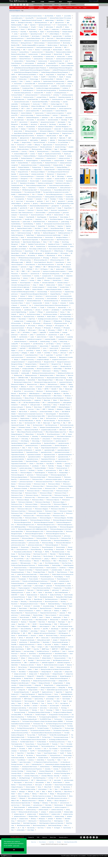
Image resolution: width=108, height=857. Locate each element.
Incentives (36, 276)
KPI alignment (47, 321)
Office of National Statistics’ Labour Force (56, 432)
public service (65, 590)
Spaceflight (31, 660)
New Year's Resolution (49, 420)
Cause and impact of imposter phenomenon (32, 65)
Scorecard (33, 635)
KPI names (29, 328)
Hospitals (13, 246)
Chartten (36, 77)
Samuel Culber (52, 631)
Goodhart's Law (51, 208)
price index (67, 570)
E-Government (21, 144)
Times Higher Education (32, 746)
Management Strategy (16, 364)
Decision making (68, 129)
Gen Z (47, 201)
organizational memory (32, 459)
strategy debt (38, 685)
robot (69, 622)
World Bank (59, 818)
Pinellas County (37, 556)
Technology (64, 708)
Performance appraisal (42, 475)
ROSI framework (64, 624)
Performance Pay (54, 538)
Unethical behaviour (45, 766)
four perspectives (19, 199)
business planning (38, 58)
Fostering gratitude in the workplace (54, 196)
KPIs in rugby (42, 330)
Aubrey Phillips (46, 36)
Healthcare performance (64, 233)
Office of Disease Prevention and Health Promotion (30, 432)
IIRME (23, 271)
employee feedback (59, 160)
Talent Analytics (66, 699)
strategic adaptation (34, 671)
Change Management (25, 77)
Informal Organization (25, 282)
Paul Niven (40, 470)
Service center (45, 637)
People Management (40, 472)
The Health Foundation (43, 728)
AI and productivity (62, 25)
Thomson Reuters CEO (43, 744)
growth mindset (26, 221)
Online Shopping (25, 441)
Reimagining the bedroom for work (29, 604)
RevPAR (34, 617)
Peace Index (14, 472)
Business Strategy (30, 61)
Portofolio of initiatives (43, 565)
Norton (35, 427)
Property (13, 588)
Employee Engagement (32, 160)
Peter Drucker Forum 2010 (40, 554)
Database (23, 129)
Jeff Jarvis (37, 310)
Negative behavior (24, 418)
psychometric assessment (17, 590)
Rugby (13, 626)
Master (70, 377)
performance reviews (34, 543)
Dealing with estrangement (44, 129)
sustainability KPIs (23, 696)
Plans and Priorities (19, 558)
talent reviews (40, 701)
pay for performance (51, 470)
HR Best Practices (58, 251)
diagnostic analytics (51, 135)
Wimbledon (41, 800)
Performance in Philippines (60, 504)
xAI (18, 827)
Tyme (65, 760)
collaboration (70, 81)
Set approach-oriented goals (27, 640)
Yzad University (67, 827)
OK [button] (14, 849)
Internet (28, 303)
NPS (12, 429)
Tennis (41, 710)
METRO (47, 389)
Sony (70, 658)
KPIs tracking (51, 330)
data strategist (62, 124)
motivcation (22, 409)
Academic (58, 16)
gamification (40, 201)
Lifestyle (32, 352)
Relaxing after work (67, 604)
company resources (26, 86)
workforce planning (31, 809)
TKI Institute (22, 748)
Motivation (13, 409)
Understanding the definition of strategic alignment (57, 764)
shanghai (55, 640)
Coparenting (52, 97)
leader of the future (41, 337)
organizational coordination (34, 454)
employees (14, 169)
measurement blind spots (65, 382)
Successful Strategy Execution (21, 692)
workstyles (50, 818)
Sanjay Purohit (62, 631)
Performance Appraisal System (58, 475)
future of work (19, 201)
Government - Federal (42, 210)
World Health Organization (29, 823)
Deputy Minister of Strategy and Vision (23, 133)
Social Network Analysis (61, 653)
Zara (12, 830)
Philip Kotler (53, 554)
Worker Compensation (19, 807)
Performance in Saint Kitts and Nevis (49, 506)
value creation (57, 780)
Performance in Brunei (52, 486)
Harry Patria (38, 228)
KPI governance (47, 323)
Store (42, 1)
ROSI (55, 624)
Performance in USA (28, 515)
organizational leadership (17, 459)
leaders (51, 337)
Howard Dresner (29, 251)
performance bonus (24, 479)
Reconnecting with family (35, 601)
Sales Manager (55, 628)
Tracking (69, 753)
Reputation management (60, 608)
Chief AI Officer (52, 77)
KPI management (59, 325)
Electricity (31, 151)
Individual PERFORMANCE (51, 7)
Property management (24, 588)
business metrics (50, 56)
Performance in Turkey (17, 513)
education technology (60, 147)
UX (50, 780)
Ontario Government (47, 441)
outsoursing (67, 463)
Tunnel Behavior (21, 760)
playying (46, 558)
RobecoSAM (32, 622)
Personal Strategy (48, 549)
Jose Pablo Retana (67, 310)
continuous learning (45, 95)
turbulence (31, 760)
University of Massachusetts (46, 771)
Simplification (65, 644)
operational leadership (16, 445)
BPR (65, 47)
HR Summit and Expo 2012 (40, 260)
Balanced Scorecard (18, 7)
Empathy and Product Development (47, 156)
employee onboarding (36, 163)
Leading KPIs (14, 343)
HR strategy (46, 258)
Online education (35, 438)
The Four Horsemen (24, 726)
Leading (55, 341)
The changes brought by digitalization (48, 717)
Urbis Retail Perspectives (39, 778)
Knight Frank (32, 319)
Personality (69, 549)
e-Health (29, 144)
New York (13, 423)
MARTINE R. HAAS (23, 377)
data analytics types (19, 120)
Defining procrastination (31, 131)
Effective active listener (23, 149)
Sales (53, 626)
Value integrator (18, 782)
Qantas (40, 592)
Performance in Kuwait (57, 497)
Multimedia (51, 409)
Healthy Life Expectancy (17, 235)
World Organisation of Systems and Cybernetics (51, 823)
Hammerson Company (29, 226)
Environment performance (27, 176)
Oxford (43, 466)
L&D (18, 332)
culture (28, 108)
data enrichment (23, 122)
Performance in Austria (39, 484)
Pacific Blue (51, 466)
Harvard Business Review (57, 228)
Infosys (34, 285)
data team (20, 126)
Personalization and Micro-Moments (23, 552)
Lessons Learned (53, 348)
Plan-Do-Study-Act (60, 556)
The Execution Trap (38, 723)
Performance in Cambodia (20, 488)
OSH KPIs (59, 463)
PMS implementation (25, 563)
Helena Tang (14, 237)
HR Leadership (31, 255)
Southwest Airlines (15, 660)
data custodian (30, 120)
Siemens (39, 644)
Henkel (22, 237)
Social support (46, 656)
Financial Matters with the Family (62, 190)
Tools (45, 748)
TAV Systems (35, 703)
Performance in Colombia (17, 490)
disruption (16, 142)
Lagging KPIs (43, 332)
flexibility (13, 194)
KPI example (27, 323)
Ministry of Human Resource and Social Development (50, 398)
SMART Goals (45, 649)
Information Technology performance (20, 285)
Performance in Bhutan (24, 486)
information (36, 282)
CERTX (13, 74)
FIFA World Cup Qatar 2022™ (29, 190)
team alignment (64, 703)
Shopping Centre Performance (27, 644)
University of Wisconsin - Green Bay (50, 775)
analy (40, 29)
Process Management (45, 576)
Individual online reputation (54, 278)
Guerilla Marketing (15, 224)
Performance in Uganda (45, 513)
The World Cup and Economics (57, 742)
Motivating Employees (64, 407)
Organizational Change (32, 452)
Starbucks (69, 665)
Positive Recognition (68, 565)
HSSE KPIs (28, 262)
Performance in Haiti (46, 495)
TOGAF (30, 748)
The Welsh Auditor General (27, 742)
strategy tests (22, 689)
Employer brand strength (64, 169)
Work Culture (54, 803)
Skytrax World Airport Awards (58, 647)
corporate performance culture (21, 101)
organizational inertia (63, 457)
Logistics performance (16, 355)
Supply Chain (59, 692)
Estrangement (24, 178)
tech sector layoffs (54, 705)
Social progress (36, 656)
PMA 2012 (54, 558)
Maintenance (53, 357)
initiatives (60, 285)
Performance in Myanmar (52, 500)
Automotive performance (17, 38)
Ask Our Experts (25, 36)
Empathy (40, 153)
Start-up (13, 667)
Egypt (55, 149)
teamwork (35, 705)
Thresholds (54, 744)
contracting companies (67, 95)
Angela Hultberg (33, 31)
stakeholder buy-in (34, 662)
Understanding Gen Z (37, 764)
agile (51, 22)
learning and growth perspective (29, 346)
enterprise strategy (23, 174)
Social (63, 651)
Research (13, 610)
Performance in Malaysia (23, 500)
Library (45, 350)
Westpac (52, 794)
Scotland (41, 635)
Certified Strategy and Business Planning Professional (54, 72)
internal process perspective (25, 298)
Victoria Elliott (48, 784)
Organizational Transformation (18, 463)
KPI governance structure (60, 323)
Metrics (40, 389)
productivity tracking (64, 581)
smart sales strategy (29, 651)
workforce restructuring (57, 809)
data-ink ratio (14, 129)
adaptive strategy (49, 20)
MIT (20, 402)
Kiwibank (13, 319)
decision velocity (18, 131)
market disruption (26, 371)
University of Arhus (66, 769)
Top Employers (23, 751)
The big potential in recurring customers (59, 714)
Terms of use (33, 842)
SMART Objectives (16, 651)
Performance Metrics (41, 538)
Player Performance (36, 558)
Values (48, 782)
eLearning (24, 151)
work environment (64, 803)
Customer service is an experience (55, 113)
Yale (23, 827)
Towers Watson (30, 753)
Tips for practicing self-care (48, 746)
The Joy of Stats (31, 735)
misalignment (37, 400)
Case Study (61, 63)
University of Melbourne (62, 771)
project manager (27, 585)
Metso (60, 389)
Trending (75, 7)
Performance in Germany (32, 495)
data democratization (53, 120)
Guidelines (38, 224)
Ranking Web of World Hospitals (64, 597)
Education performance (46, 147)
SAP (70, 631)
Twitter (59, 760)
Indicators (25, 278)
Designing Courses (67, 133)
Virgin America (66, 787)
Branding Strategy (15, 49)
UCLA (27, 764)
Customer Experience (50, 108)
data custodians (41, 120)
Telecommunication (24, 710)
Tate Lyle (26, 703)
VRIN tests (30, 791)
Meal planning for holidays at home (22, 382)
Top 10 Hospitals (53, 748)
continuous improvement (31, 95)
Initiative (41, 285)
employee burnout (51, 158)
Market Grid (37, 371)
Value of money (28, 782)
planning (70, 556)
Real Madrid (64, 599)
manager (20, 366)
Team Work (27, 705)
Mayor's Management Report (45, 380)
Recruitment (14, 604)
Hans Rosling (51, 226)
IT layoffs (42, 307)
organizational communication (62, 452)
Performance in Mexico (38, 500)
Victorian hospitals (30, 787)
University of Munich (16, 773)
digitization (52, 140)
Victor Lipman (38, 784)
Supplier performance (47, 692)
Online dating (24, 438)
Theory (69, 742)
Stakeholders (14, 665)
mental (31, 386)
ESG (53, 176)
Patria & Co (23, 470)
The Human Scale (69, 728)
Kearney (62, 312)
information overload (62, 282)
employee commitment (64, 158)
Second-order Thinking (51, 635)
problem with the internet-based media (27, 574)
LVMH (66, 355)
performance (30, 475)
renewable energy (61, 606)
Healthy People (30, 235)
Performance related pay (17, 540)
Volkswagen (22, 791)
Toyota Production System (50, 753)
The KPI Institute (42, 735)
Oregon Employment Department (49, 447)
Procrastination (22, 579)
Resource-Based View (16, 613)
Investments (23, 305)
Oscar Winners (50, 463)
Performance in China (63, 488)
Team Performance (16, 705)
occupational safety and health (48, 429)
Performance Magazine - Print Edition (63, 518)
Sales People (64, 628)
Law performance (52, 334)
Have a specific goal (27, 230)
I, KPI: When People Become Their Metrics (93, 232)
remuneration (36, 606)
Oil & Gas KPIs (40, 434)
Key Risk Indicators (16, 316)
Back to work (50, 38)
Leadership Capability (50, 339)
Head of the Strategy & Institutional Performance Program (49, 230)
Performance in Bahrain (54, 484)
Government (31, 210)
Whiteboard (22, 798)
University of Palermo (29, 773)
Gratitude (21, 217)
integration (66, 294)
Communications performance (45, 83)
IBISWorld (37, 267)
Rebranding (24, 601)
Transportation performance (58, 757)
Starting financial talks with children (38, 667)
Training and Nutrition (41, 755)
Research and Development (26, 610)
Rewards (48, 617)
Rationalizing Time (18, 599)
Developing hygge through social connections (22, 135)
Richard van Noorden (27, 619)
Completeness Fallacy (27, 88)
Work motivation (26, 805)
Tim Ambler (69, 744)
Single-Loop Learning (16, 647)
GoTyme (13, 210)
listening (55, 352)
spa (24, 660)
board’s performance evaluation (44, 47)
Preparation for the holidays (25, 570)
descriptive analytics (41, 133)
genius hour (27, 203)
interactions (14, 296)
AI (54, 25)
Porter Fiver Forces (66, 563)
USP (32, 780)
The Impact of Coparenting (20, 730)
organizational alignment (63, 450)
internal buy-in (39, 296)
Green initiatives (64, 217)
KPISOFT (60, 330)
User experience (65, 778)
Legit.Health (23, 348)
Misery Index (47, 400)
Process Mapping (58, 576)
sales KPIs (45, 628)
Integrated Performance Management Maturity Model (34, 294)
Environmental (40, 176)
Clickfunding (59, 79)
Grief (46, 219)
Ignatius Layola (60, 269)
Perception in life (52, 472)
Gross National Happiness (56, 219)
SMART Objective (65, 649)
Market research (47, 371)
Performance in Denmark (33, 490)
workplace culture (55, 814)
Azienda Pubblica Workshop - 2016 (35, 38)
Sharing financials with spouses (60, 642)
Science (13, 635)
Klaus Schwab (22, 319)
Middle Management (34, 393)
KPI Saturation (47, 328)
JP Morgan (40, 312)
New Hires (13, 420)
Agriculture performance (45, 25)
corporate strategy (55, 101)
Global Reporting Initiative (20, 206)
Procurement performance (47, 579)
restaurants (62, 613)
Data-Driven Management (62, 126)
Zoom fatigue (30, 830)
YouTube (49, 827)
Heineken (66, 235)
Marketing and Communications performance (43, 373)
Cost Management (25, 104)
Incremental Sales (58, 276)
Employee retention (58, 165)
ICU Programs (44, 269)
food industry (69, 194)
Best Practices (63, 45)
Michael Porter (17, 391)
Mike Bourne (57, 393)
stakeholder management (63, 662)
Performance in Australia (25, 484)
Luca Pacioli (59, 355)
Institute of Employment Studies (53, 289)
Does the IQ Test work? (39, 142)
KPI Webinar (22, 330)
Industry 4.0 (24, 280)
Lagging (35, 332)
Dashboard (20, 117)
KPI (24, 7)
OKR (64, 434)
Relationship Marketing (54, 604)
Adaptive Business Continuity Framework (32, 20)
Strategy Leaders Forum (17, 687)
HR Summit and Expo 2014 (57, 260)
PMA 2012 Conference (65, 558)
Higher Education (15, 242)
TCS (56, 703)
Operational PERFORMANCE (41, 7)
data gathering (34, 122)
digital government (24, 138)
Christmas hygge (34, 79)
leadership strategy (45, 341)
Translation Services (43, 757)
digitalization (44, 140)
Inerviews (32, 280)
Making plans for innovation (66, 357)
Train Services (29, 755)
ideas (52, 269)
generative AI (61, 201)
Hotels (31, 246)
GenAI (53, 201)
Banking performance (26, 43)
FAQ (38, 837)
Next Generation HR (30, 423)
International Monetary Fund (51, 300)
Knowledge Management (67, 319)
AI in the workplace (23, 27)
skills (46, 647)
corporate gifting (45, 99)
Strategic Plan (14, 680)
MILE (24, 395)
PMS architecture (63, 561)
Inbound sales (65, 273)
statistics (30, 669)
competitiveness (15, 88)
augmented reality (57, 36)
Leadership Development (20, 341)
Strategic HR (30, 676)
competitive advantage (65, 86)
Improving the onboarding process (50, 273)
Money (55, 404)
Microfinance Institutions (52, 391)
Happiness (60, 226)
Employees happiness (25, 169)
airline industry (49, 27)
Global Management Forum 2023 (65, 203)
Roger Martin (21, 624)
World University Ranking (39, 825)
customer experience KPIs (32, 110)
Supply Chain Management (28, 694)
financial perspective (16, 192)
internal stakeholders (52, 298)
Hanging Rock (41, 226)
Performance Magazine (45, 518)
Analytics (46, 29)
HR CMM (24, 253)
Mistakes (13, 402)
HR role (60, 255)
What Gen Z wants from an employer (42, 796)
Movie (38, 409)
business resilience (18, 61)
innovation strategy (52, 287)
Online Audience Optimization (64, 436)
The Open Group (46, 737)
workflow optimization (33, 807)
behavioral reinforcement (54, 43)
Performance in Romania (31, 506)
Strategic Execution (45, 674)
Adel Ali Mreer (60, 20)
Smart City (36, 649)
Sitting (33, 647)
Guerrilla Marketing (28, 224)
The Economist (58, 719)
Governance (21, 210)
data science (34, 124)
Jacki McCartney (28, 310)
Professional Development (17, 583)
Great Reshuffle (30, 217)
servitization (14, 640)
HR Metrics (41, 255)
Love (42, 355)
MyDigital (68, 409)
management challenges (43, 359)
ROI (29, 624)
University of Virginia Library (31, 775)
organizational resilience (64, 459)
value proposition (39, 782)
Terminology (49, 710)
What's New (53, 837)
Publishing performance (17, 592)
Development (40, 135)
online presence (46, 438)
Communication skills (30, 83)
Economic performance (61, 144)
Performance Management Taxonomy (55, 533)
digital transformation (22, 140)
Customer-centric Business (43, 115)
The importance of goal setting (61, 730)
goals (31, 208)
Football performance (19, 196)
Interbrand (22, 296)
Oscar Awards (39, 463)
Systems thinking (39, 699)
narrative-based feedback (46, 411)
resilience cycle (47, 610)
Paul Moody (32, 470)
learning (59, 343)
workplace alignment (19, 814)
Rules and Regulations (23, 626)
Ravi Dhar (28, 599)
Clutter (21, 81)
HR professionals (51, 255)
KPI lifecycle (49, 325)
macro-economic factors (17, 357)
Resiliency (56, 610)
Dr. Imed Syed (51, 142)
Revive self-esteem (24, 617)
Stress (42, 689)
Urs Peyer (50, 778)
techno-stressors (54, 708)
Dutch (12, 144)
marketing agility (25, 373)
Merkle (71, 386)
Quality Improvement (32, 595)
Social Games (32, 653)
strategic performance (41, 678)
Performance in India (16, 497)
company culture (60, 83)
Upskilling (13, 778)
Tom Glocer (38, 748)
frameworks (39, 199)
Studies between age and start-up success (57, 689)
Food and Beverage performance (54, 194)
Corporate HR (69, 99)
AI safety (41, 27)
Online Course (15, 438)
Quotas (30, 597)
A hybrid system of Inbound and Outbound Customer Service (26, 16)
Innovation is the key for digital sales (20, 287)
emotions (32, 153)
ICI (22, 269)
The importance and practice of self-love (40, 730)
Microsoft (13, 393)
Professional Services (45, 583)
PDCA (60, 470)
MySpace (13, 411)
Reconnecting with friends (51, 601)
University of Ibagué (31, 771)
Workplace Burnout (44, 814)
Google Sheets (68, 208)
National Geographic (51, 414)
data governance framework (48, 122)
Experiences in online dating (63, 183)
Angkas (42, 31)
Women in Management (60, 800)
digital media (53, 138)
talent (58, 699)
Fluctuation (40, 194)
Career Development (16, 63)
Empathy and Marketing (29, 156)
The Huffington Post (57, 728)
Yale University (31, 827)
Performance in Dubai (47, 490)
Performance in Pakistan (31, 504)
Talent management (29, 701)
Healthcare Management (49, 233)
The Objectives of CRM (33, 737)
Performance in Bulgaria (67, 486)
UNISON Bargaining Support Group (61, 766)
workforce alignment (47, 807)
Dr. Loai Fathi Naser (63, 142)
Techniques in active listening (18, 708)
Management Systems (31, 364)
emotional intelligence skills (20, 153)
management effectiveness (34, 362)
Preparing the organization (42, 570)
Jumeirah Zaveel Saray (51, 312)
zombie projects (21, 830)
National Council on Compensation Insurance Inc (30, 414)
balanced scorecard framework (49, 40)
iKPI (29, 271)
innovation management (38, 287)
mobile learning (47, 404)
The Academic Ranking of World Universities (39, 712)
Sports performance (16, 662)
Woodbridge (36, 803)
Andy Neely (23, 31)
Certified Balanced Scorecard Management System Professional (30, 68)
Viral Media (57, 787)
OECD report (62, 429)
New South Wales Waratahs (26, 420)
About (80, 7)
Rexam (65, 617)
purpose (28, 592)
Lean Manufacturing (38, 343)
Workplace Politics (33, 816)
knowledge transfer (18, 321)
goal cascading (65, 206)
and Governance (66, 29)
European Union (40, 178)
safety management (44, 626)
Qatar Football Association (61, 592)
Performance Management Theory (20, 536)
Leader (32, 337)
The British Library (31, 717)
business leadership (38, 56)
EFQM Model (48, 149)
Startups (13, 669)
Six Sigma (39, 647)
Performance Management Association (62, 520)
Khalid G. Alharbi (51, 316)
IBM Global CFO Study (54, 267)
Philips (22, 556)
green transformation (16, 219)
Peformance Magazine (26, 472)
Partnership (14, 470)
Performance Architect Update (37, 477)
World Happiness (58, 821)
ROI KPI (35, 624)
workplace (43, 812)
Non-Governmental (37, 425)
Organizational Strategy (31, 461)
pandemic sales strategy (25, 468)
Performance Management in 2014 (46, 524)
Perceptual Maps (63, 472)
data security (43, 124)
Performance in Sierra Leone (24, 509)
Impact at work (36, 271)
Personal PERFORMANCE (60, 7)
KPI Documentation (16, 323)
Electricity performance (43, 151)
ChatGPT (43, 77)
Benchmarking (66, 43)
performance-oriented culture (35, 545)
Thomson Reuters (29, 744)
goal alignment (55, 206)
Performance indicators (31, 518)
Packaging (59, 466)
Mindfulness (68, 395)
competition (54, 86)
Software (23, 658)
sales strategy (34, 631)
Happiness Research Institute (24, 228)
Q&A (34, 592)
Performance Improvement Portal (44, 481)
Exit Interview (60, 181)
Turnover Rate (50, 760)
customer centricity (37, 108)
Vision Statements (65, 789)
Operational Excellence (50, 443)
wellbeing (27, 794)
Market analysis (15, 371)
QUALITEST (14, 595)
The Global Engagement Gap (57, 726)
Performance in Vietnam (59, 515)
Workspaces (42, 818)
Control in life (17, 97)
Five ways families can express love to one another (56, 192)
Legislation (14, 348)
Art (46, 34)
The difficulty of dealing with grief (28, 719)
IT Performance (51, 307)
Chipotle (61, 77)
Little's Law (63, 352)
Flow (33, 194)
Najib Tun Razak (23, 411)
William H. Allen (15, 800)
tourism (55, 751)
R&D (36, 597)
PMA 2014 (14, 561)
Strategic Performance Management (59, 678)
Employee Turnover (49, 167)
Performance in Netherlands (25, 502)
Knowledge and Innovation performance (48, 319)
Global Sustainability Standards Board (39, 206)
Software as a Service (33, 658)
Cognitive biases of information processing (53, 81)
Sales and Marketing (26, 628)
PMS (54, 561)
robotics (13, 624)
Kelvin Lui (21, 314)
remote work (27, 606)
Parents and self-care (61, 468)
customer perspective (47, 110)
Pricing (28, 572)
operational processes (46, 445)
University (55, 769)
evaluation (49, 178)
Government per (24, 215)
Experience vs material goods (45, 183)
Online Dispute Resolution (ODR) (70, 842)
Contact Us (31, 837)
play (27, 558)
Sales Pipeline (24, 631)
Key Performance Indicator (33, 314)
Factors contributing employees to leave (36, 185)
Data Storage (52, 124)
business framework (46, 54)
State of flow (21, 669)
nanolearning (33, 411)
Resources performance (31, 613)
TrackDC (62, 753)
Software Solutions (46, 658)
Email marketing (56, 151)
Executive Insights (34, 181)
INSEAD (27, 289)
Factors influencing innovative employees (59, 185)
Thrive (62, 744)
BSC (24, 49)
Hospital (23, 244)
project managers (39, 585)
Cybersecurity (64, 115)
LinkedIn (39, 352)
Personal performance (22, 549)
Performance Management (20, 520)
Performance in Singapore (41, 509)
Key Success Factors (29, 316)
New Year (38, 420)
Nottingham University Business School (49, 427)
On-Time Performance (23, 436)
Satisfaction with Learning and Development (45, 633)
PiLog (28, 556)
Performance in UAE (31, 513)
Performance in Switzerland (35, 511)
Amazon (23, 29)
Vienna (39, 787)
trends (12, 760)
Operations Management (61, 445)
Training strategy (67, 755)
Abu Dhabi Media (49, 16)
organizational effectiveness (18, 457)
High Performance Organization (30, 239)
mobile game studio (35, 404)
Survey (56, 694)
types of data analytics (25, 762)
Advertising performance (41, 22)
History (45, 242)
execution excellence (60, 178)
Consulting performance (60, 92)
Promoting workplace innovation (63, 585)
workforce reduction (43, 809)
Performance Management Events (22, 522)
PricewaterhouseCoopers (17, 572)
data (52, 117)
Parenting (51, 468)
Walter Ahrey (58, 791)
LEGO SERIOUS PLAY (34, 348)
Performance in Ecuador (62, 490)
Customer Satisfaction (26, 113)
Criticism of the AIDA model (38, 106)
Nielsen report (46, 423)
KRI (66, 330)
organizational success (60, 461)
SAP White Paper (15, 633)
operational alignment (61, 441)
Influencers (47, 280)
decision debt (57, 129)
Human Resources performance (46, 264)
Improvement (24, 273)
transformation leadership (17, 757)
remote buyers (17, 606)
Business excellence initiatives (63, 52)
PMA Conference (46, 561)
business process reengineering (64, 58)
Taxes (42, 703)
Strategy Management (32, 687)
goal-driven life (23, 208)
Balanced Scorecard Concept (31, 40)
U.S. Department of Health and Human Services (46, 762)
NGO (39, 423)
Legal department (66, 346)
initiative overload (50, 285)
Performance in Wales (16, 518)
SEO (37, 637)
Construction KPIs (38, 92)
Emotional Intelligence (68, 151)
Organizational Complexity (17, 454)
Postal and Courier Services (36, 567)
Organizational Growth (49, 457)
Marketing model (18, 375)
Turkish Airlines (40, 760)
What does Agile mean (24, 796)
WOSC (13, 827)
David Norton (32, 129)
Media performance (52, 384)
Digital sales (62, 138)
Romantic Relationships (45, 624)
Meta (15, 389)
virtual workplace (42, 789)
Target (64, 701)
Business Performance (25, 58)
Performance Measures (28, 538)
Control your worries (28, 97)
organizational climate (46, 452)
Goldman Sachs (40, 208)
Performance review (46, 540)
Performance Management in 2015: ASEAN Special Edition (32, 529)
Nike (64, 423)
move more (31, 409)
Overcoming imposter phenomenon (20, 466)
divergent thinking (26, 142)
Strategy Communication (25, 685)
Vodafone (13, 791)
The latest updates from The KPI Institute (90, 855)
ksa (71, 330)
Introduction (63, 303)
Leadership (70, 337)
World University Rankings (54, 825)
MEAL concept (59, 380)
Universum (65, 775)
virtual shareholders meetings (28, 789)
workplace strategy (59, 816)
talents (48, 701)
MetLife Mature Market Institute (27, 389)
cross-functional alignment (59, 106)
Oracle (29, 447)
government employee (54, 212)
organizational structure (46, 461)
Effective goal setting (37, 149)
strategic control (33, 674)
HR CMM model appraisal (35, 253)
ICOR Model (29, 269)
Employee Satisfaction (23, 167)
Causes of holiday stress (67, 65)
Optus (23, 447)
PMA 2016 (36, 561)
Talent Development (16, 701)
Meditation (63, 384)
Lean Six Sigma (50, 343)
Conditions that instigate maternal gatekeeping (48, 88)
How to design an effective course (37, 249)
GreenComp (38, 219)
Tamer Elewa (56, 701)
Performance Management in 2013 (25, 524)
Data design (64, 120)
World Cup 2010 (21, 821)
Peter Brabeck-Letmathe (58, 552)
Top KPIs (32, 751)
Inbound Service (15, 276)
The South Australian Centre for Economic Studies (33, 739)
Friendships (53, 199)
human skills (60, 264)
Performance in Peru (45, 504)
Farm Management (52, 187)
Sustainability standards (53, 696)
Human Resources (30, 264)
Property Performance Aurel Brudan (42, 588)
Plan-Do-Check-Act (48, 556)
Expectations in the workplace (27, 183)
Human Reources (60, 262)
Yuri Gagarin (57, 827)
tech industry (43, 705)
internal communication (51, 296)
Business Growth (58, 54)
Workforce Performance (17, 809)
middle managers (47, 393)
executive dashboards (21, 181)
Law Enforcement (40, 334)
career (66, 61)
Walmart (50, 791)
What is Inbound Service (60, 796)
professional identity (32, 583)
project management (59, 583)
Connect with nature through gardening (46, 90)
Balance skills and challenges (63, 38)
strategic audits (58, 671)
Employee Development (17, 160)
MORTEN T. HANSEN (50, 407)
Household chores (40, 246)
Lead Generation (23, 337)
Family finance (32, 187)
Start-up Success (22, 667)
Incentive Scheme (26, 276)
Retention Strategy (38, 615)
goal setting (14, 208)
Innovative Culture (64, 287)
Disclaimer (59, 842)
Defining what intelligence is (47, 131)
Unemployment (15, 766)
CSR (22, 108)
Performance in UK (58, 513)
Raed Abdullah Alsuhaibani (46, 597)
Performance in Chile (50, 488)
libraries (38, 350)
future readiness (30, 201)
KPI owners (38, 328)
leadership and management (34, 339)
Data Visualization (30, 126)
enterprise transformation (37, 174)
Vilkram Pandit (47, 787)
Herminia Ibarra (49, 237)
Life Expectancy (64, 350)
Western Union (43, 794)
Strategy (11, 7)
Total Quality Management (44, 751)
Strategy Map (62, 687)
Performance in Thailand (66, 511)
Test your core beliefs (67, 710)
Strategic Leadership (52, 676)
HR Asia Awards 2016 (45, 251)
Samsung (42, 631)
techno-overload (33, 708)
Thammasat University (19, 712)
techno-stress (43, 708)
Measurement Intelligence (17, 384)
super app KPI (35, 692)
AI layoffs (33, 27)
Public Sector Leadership (43, 590)
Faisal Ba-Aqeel (15, 187)
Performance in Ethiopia (46, 493)
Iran (30, 305)
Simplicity (56, 644)
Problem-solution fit (44, 574)
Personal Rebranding (36, 549)
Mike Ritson (66, 393)
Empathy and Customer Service (53, 153)
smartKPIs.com (55, 651)
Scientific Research (23, 635)
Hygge (31, 267)
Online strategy (35, 441)
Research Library (65, 4)
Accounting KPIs (29, 18)
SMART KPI (55, 649)
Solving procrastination (60, 658)
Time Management (18, 746)
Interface (30, 296)
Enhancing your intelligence (38, 172)
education (13, 147)
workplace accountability (55, 812)
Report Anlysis (33, 608)
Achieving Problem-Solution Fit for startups (60, 18)
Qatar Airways (48, 592)
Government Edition (41, 212)
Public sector (30, 590)
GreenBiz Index (28, 219)
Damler (13, 117)
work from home (15, 805)
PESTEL (47, 552)
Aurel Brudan (68, 36)
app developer (24, 34)
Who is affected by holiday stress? (36, 798)
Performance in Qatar (16, 506)
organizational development (65, 454)
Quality (22, 595)
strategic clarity (68, 671)
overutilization (35, 466)
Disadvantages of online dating (66, 140)
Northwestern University (25, 427)
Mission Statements (65, 400)
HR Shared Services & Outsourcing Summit (29, 258)
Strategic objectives (16, 678)
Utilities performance (41, 780)
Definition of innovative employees (65, 131)
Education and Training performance (28, 147)
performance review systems (18, 543)
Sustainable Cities (66, 696)
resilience (38, 610)
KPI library (40, 325)
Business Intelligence (24, 56)
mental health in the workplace (52, 386)
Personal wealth (60, 549)
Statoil (36, 669)
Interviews (54, 303)
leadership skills (33, 341)
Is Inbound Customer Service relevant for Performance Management (51, 305)
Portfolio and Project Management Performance (23, 565)
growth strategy (65, 221)
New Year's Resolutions (64, 420)
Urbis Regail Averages (24, 778)
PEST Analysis (38, 552)
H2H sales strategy (16, 226)
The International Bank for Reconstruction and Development (46, 732)
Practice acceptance (51, 567)
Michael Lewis (68, 389)
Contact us (69, 2)
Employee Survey (36, 167)
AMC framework (32, 29)
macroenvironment (31, 357)
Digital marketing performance (39, 138)
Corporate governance (57, 99)
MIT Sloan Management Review (32, 402)
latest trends (24, 334)
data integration (61, 122)
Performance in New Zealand (42, 502)
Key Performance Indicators (50, 314)
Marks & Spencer (60, 375)
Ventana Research (57, 782)
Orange (36, 447)
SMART (29, 649)
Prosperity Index (58, 588)
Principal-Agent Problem (39, 572)
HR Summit (55, 258)
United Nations (15, 769)
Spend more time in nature (43, 660)
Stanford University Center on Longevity (54, 665)
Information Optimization (48, 282)
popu (41, 563)
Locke (70, 352)
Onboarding (35, 436)
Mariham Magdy (58, 368)
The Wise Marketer (41, 742)
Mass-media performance (37, 377)
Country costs (36, 104)
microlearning (64, 391)
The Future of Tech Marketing (39, 726)
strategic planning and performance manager (44, 680)
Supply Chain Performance (44, 694)
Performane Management (51, 545)
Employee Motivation (23, 163)
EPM (48, 176)
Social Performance (24, 656)
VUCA (37, 791)
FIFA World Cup (15, 190)
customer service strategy (26, 115)
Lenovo (44, 348)
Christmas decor (23, 79)
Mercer (65, 386)
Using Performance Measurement (19, 780)
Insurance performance (56, 291)
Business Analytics (57, 49)
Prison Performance (62, 572)
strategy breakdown (58, 683)
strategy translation (33, 689)
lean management (25, 343)
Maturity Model (31, 380)
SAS (24, 633)
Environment (14, 176)
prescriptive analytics (57, 570)
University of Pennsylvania (44, 773)
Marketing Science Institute (46, 375)
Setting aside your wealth (43, 640)
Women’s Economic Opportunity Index (20, 803)
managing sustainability (28, 368)
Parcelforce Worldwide (40, 468)
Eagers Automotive (47, 144)
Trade (12, 755)
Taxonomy (49, 703)
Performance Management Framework (43, 522)
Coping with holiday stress (17, 99)
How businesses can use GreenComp (57, 246)
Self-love (21, 637)
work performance (37, 805)
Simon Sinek (48, 644)
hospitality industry (67, 244)
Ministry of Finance (29, 398)
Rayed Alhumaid (38, 599)
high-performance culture (47, 239)
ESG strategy (60, 176)
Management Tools (56, 364)
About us (44, 837)
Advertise (56, 4)
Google (59, 208)
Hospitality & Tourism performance (36, 244)
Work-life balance (58, 805)
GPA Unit (49, 215)
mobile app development (53, 402)
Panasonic (14, 468)
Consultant (48, 92)
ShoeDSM (13, 644)
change (41, 74)
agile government (59, 22)
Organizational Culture (49, 454)
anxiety (15, 34)
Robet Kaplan (61, 622)
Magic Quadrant (43, 357)
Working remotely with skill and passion (28, 812)
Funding (61, 199)
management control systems (59, 359)
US (57, 778)
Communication (18, 83)
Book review (58, 47)
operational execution (63, 443)
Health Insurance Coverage (24, 233)
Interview (47, 303)
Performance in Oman (16, 504)
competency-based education (40, 86)
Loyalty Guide (49, 355)
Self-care (13, 637)
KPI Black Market (58, 321)
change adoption (50, 74)
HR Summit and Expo (25, 260)
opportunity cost (15, 447)
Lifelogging (24, 352)
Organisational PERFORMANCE (31, 7)
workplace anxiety (31, 814)
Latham (32, 334)
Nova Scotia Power (67, 427)
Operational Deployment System (19, 443)
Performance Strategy (47, 543)
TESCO (57, 710)
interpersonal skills (37, 303)
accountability (67, 16)
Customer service (39, 113)
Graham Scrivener (58, 215)
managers (55, 366)
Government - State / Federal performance (22, 212)
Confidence (65, 88)
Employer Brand (38, 169)
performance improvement (26, 481)
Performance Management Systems (34, 533)
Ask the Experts (36, 36)
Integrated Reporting (55, 294)
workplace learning (68, 814)
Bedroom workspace (39, 43)
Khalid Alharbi (40, 316)
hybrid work (23, 267)
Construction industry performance (22, 92)
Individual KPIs (40, 278)
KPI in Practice (31, 325)
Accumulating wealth (42, 18)
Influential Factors (57, 280)
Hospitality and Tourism (54, 244)
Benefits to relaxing (52, 45)
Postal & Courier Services (20, 567)
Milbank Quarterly (15, 395)
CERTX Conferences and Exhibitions (27, 74)
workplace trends (23, 818)
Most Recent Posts (88, 145)
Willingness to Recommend (29, 800)
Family (23, 187)
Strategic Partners (28, 678)
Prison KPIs (51, 572)
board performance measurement (25, 47)
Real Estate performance (51, 599)
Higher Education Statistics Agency (31, 242)
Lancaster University (54, 332)
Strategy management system (48, 687)
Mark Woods (68, 368)
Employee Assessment (26, 158)
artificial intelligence (54, 34)
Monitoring (28, 407)
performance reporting (32, 540)
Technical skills (65, 705)
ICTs (36, 269)
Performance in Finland (60, 493)
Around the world (69, 7)
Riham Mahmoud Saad (41, 619)
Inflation (39, 280)
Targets (19, 703)
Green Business (53, 217)
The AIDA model (28, 714)
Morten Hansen (38, 407)
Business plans (49, 58)
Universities (48, 769)
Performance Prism (66, 538)
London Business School (31, 355)
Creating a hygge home (56, 104)
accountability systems (17, 18)
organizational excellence (34, 457)
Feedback (84, 7)
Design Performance (54, 133)
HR (36, 251)
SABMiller (34, 626)
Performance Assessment (54, 477)
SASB (29, 633)
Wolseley (49, 800)
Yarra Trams (40, 827)
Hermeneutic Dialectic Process (34, 237)
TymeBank (14, 762)
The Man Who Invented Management (58, 735)
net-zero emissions (64, 418)
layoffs (61, 334)
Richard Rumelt (15, 619)
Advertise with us (63, 837)
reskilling (64, 610)
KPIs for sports (32, 330)
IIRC (17, 271)
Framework (30, 199)
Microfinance (39, 391)
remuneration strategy (48, 606)
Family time (41, 187)
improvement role (35, 273)
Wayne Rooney (68, 791)
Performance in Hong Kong (61, 495)
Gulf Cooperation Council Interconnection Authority (56, 224)
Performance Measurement (54, 536)
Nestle (41, 418)
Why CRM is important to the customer (57, 798)
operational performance (31, 445)
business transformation (56, 61)
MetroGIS (53, 389)
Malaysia (16, 359)
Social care (23, 653)
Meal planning (69, 380)
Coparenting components (64, 97)
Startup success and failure (63, 667)
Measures (42, 384)
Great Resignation (41, 217)
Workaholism (69, 805)
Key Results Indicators (65, 314)
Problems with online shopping (29, 576)
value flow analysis (68, 780)
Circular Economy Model (47, 79)
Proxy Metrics (68, 588)
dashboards (45, 117)
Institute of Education (37, 289)
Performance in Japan (43, 497)
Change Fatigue (61, 74)
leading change (63, 341)
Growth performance (53, 221)
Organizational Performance (48, 459)
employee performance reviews (29, 165)
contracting (56, 95)
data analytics (68, 117)
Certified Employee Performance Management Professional (35, 70)
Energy (13, 172)
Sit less (27, 647)
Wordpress (45, 803)
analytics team (55, 29)
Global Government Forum (47, 203)
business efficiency (24, 52)
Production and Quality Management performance (35, 581)
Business (37, 49)
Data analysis (59, 117)
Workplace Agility (68, 812)
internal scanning (39, 298)
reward (41, 617)
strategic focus (69, 674)
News (33, 1)
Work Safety (48, 805)
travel (69, 757)
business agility (46, 49)
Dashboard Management (32, 117)
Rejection (43, 604)
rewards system (57, 617)
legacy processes (44, 346)
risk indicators (64, 619)
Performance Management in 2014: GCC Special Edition (43, 527)
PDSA (66, 470)
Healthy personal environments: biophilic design (49, 235)
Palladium (67, 466)
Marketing (56, 371)
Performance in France (17, 495)
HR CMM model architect (51, 253)
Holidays (57, 242)
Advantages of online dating (25, 22)
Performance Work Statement (63, 543)
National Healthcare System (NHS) (36, 416)
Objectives (19, 429)
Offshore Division (29, 434)
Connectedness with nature (66, 90)
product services (15, 581)
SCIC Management (63, 633)
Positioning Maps (56, 565)
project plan (49, 585)
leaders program (60, 337)
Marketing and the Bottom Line (65, 373)
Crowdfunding (14, 108)
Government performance (37, 215)
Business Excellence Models (18, 54)
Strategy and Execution (44, 683)
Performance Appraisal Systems (19, 477)
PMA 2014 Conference (25, 561)
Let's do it (20, 350)
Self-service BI (29, 637)
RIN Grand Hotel (54, 619)
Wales (43, 791)
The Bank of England (40, 714)
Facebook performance (17, 185)
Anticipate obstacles (67, 31)
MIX (44, 402)
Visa (51, 789)
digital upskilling (34, 140)
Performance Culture (37, 479)
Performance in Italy (30, 497)
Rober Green (42, 622)
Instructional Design (42, 291)
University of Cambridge (17, 771)
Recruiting (63, 601)
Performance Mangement (38, 536)
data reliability (24, 124)
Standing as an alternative (27, 665)
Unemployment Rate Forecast (29, 766)
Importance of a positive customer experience (54, 271)
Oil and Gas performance (53, 434)
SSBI (25, 662)
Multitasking (60, 409)
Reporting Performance (46, 608)
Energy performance (23, 172)
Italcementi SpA (62, 307)
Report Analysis (23, 608)
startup (52, 667)
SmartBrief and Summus (43, 651)
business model (61, 56)
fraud (45, 199)
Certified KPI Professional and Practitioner (62, 70)
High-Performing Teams (63, 239)
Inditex (32, 278)
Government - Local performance (59, 210)
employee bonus (39, 158)
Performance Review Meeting (61, 540)
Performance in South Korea (18, 511)
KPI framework (36, 323)
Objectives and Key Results (31, 429)
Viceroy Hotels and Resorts (25, 784)
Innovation (68, 285)
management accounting (27, 359)
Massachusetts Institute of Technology (56, 377)
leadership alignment (19, 339)
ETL (32, 178)
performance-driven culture (18, 545)
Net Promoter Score (51, 418)
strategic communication (20, 674)
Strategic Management (65, 676)
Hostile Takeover (23, 246)
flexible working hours (23, 194)
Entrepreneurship (61, 174)
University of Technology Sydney (62, 773)
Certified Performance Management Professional (26, 72)
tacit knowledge (50, 699)
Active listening (15, 20)
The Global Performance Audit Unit (25, 728)
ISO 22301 (34, 307)
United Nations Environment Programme (32, 769)
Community (52, 1)
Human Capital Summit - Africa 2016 (43, 262)
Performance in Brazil (38, 486)
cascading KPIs (52, 63)
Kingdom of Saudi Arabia (64, 316)
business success (42, 61)
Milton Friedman (58, 395)
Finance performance (45, 190)
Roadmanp (23, 622)
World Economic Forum (45, 821)
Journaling (31, 312)
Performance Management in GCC (34, 531)
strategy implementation (62, 685)
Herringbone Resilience (62, 237)
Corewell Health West (32, 99)
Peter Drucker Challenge (24, 554)
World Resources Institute (23, 825)
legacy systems (55, 346)
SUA (72, 689)
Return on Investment (50, 615)
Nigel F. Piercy (56, 423)
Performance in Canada (36, 488)
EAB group (37, 144)
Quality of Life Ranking (55, 595)
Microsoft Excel (22, 393)
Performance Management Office (54, 531)
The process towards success (60, 737)
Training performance (55, 755)
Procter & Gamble (33, 579)
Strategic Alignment (46, 671)
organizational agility (49, 450)
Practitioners (62, 567)
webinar (20, 794)
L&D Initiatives (26, 332)
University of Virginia (16, 775)
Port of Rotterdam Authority (52, 563)
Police (35, 563)
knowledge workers (31, 321)
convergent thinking (41, 97)
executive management (48, 181)
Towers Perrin (20, 753)
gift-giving (35, 203)
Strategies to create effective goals (20, 683)
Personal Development (47, 547)
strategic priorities (63, 680)
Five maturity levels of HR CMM (32, 192)
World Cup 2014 (32, 821)
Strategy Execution (48, 685)
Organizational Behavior (17, 452)
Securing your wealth (65, 635)
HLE (51, 242)
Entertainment (50, 174)
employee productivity (45, 165)
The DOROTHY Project (45, 719)
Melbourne (23, 386)
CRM (49, 106)
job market (46, 310)
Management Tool (44, 364)
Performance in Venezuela (43, 515)
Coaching (28, 81)
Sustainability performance (38, 696)
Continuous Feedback (16, 95)
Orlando (31, 463)
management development (18, 362)
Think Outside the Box (16, 744)
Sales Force (37, 628)
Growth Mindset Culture (39, 221)
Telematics (34, 710)
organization (38, 450)
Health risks (37, 233)
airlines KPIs (59, 27)
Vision (56, 789)
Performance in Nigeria (58, 502)
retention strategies (25, 615)
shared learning (23, 642)
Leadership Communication (65, 339)
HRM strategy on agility (17, 262)
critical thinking (24, 106)
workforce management (61, 807)
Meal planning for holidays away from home (45, 382)
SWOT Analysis (28, 699)
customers (55, 115)
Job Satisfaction (55, 310)
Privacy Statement (42, 842)
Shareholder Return (35, 642)
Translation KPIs (31, 757)
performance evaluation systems (54, 479)
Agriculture (33, 25)
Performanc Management (17, 475)
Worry (65, 825)
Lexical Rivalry (29, 350)
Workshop (33, 818)
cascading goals (41, 63)
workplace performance (20, 816)
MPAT (44, 409)
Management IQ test (49, 362)
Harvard (46, 228)
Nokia (28, 425)
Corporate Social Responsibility (40, 101)
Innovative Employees (16, 289)
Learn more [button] (16, 845)
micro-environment (29, 391)
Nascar (57, 411)
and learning (14, 31)
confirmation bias (15, 90)
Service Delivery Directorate (58, 637)
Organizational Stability (17, 461)
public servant (55, 590)
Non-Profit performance (51, 425)
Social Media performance (45, 653)
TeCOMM (13, 710)
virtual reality (14, 789)
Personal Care (35, 547)
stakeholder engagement (48, 662)
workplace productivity (46, 816)
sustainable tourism (16, 699)
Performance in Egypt (16, 493)
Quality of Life (43, 595)
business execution (33, 54)
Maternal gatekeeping (19, 380)
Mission (55, 400)
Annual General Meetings (53, 31)
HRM (68, 260)
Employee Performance (51, 163)
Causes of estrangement (52, 65)
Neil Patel (34, 418)
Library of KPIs (53, 350)
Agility (25, 25)
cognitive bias (36, 81)
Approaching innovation (36, 34)
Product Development (62, 579)
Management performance (64, 362)
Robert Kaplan (51, 622)
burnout (30, 49)
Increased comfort (46, 276)
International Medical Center (34, 300)
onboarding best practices (47, 436)
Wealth (13, 794)
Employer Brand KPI (50, 169)
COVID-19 (45, 104)
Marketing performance (31, 375)
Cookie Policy (51, 842)
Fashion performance (65, 187)
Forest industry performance (35, 196)
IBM (44, 267)
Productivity (53, 581)
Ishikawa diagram (15, 307)
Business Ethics (49, 52)
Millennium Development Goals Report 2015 (40, 395)
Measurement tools (32, 384)
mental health (38, 386)
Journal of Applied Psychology (18, 312)
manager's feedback (44, 366)
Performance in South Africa (58, 509)
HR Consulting (64, 253)
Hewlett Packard (15, 239)
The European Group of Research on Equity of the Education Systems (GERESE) (42, 721)
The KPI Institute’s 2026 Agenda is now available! (66, 855)
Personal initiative (60, 547)
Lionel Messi (47, 352)
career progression (29, 63)
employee (61, 156)
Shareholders (46, 642)
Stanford (39, 665)
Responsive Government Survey (48, 613)
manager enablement (31, 366)
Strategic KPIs (40, 676)
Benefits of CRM (15, 45)
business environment (37, 52)
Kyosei (13, 332)
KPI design (67, 321)
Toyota (39, 753)
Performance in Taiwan (51, 511)
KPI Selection (57, 328)
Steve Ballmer (22, 671)
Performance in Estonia (31, 493)
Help (60, 1)
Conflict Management (28, 90)
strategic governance (19, 676)
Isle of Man (26, 307)
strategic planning (25, 680)
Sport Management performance (61, 660)
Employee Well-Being (62, 167)
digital (60, 135)
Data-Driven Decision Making (45, 126)
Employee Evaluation (46, 160)
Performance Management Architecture (40, 520)
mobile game (24, 404)
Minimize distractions (16, 398)
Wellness (34, 794)
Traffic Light (20, 755)
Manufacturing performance (44, 368)
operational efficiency (35, 443)
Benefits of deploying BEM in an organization (33, 45)
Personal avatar (25, 547)
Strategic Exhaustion (57, 674)
